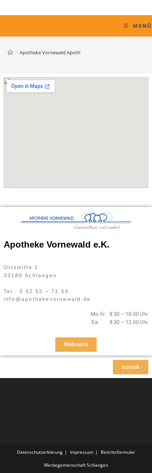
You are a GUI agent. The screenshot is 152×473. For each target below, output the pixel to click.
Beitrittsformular (118, 452)
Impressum (81, 452)
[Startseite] (10, 52)
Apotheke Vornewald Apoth (50, 52)
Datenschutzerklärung (40, 452)
